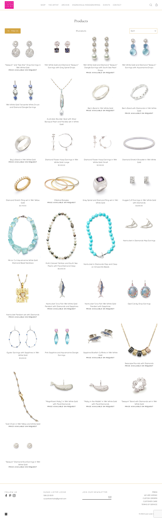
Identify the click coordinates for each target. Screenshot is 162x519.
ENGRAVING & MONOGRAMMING (86, 5)
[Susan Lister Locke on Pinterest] (10, 495)
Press (154, 492)
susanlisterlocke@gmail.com (55, 499)
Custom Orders (150, 498)
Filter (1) (14, 31)
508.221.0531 (48, 495)
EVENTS (106, 5)
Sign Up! (109, 497)
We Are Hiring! (150, 495)
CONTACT (117, 5)
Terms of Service (149, 504)
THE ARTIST (53, 5)
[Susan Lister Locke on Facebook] (6, 495)
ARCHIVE (65, 5)
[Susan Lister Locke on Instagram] (14, 495)
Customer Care (150, 501)
